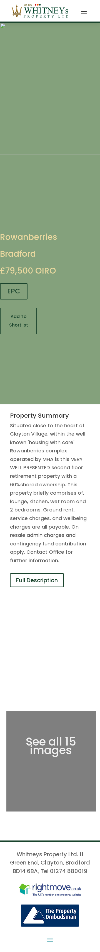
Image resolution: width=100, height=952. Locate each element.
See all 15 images (51, 746)
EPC (13, 291)
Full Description (37, 580)
